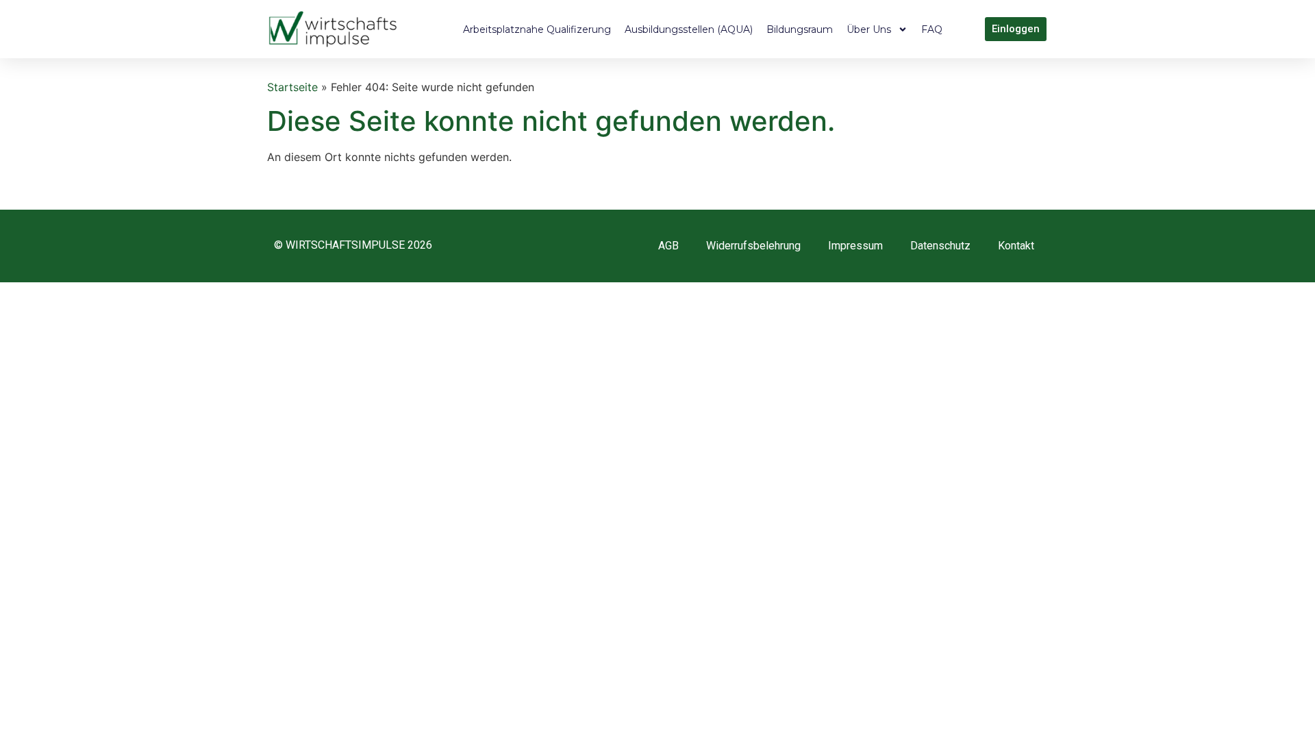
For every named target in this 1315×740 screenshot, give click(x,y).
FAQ (931, 29)
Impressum (855, 245)
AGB (668, 245)
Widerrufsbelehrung (753, 245)
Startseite (292, 87)
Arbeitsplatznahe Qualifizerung (537, 29)
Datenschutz (940, 245)
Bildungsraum (799, 29)
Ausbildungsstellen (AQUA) (689, 29)
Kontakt (1016, 245)
